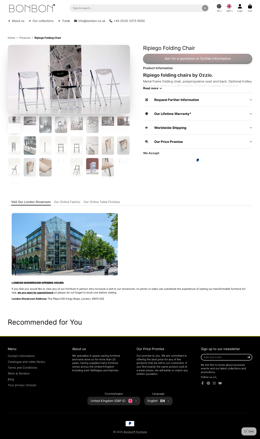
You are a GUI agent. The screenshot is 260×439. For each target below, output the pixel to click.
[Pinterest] (208, 383)
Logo (32, 8)
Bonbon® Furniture (135, 432)
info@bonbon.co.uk (91, 21)
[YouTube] (220, 383)
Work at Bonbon (19, 373)
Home (11, 37)
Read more (150, 88)
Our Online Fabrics (67, 202)
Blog (11, 379)
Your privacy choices (22, 385)
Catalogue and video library (26, 362)
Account (240, 8)
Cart (250, 8)
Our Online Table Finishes (102, 202)
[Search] (205, 8)
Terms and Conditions (22, 367)
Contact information (21, 356)
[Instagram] (214, 383)
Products (24, 37)
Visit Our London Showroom (31, 202)
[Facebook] (202, 383)
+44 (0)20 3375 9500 (129, 21)
